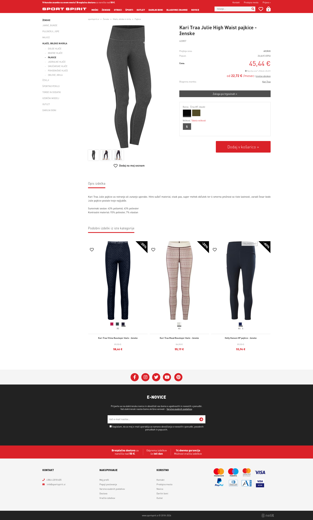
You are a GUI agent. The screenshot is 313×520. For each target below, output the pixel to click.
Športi (129, 9)
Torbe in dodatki (51, 92)
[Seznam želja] (261, 9)
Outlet (141, 9)
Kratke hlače (55, 53)
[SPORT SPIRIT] (64, 9)
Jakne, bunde (49, 25)
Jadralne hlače (57, 61)
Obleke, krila (55, 75)
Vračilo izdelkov (107, 497)
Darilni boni (156, 9)
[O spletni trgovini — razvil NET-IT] (267, 516)
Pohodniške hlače (58, 70)
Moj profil (104, 479)
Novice (195, 9)
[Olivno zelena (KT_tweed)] (196, 112)
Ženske (106, 9)
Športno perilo (51, 86)
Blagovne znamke (177, 9)
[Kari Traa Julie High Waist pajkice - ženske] (129, 86)
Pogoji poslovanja (108, 484)
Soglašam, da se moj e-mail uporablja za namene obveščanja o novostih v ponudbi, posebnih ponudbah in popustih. (158, 428)
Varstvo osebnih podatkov (179, 408)
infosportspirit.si (56, 484)
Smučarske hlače (57, 66)
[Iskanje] (252, 9)
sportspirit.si (93, 19)
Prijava (267, 2)
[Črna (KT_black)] (187, 112)
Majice (46, 37)
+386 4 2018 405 (53, 479)
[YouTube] (167, 377)
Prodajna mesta (251, 2)
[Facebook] (135, 377)
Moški (94, 9)
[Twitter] (156, 377)
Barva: (194, 106)
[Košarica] (270, 9)
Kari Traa (266, 81)
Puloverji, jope (50, 31)
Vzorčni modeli (50, 98)
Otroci (118, 9)
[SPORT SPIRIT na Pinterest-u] (178, 377)
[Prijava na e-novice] (201, 419)
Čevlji (45, 80)
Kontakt (236, 2)
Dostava (103, 493)
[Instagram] (145, 377)
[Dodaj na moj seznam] (92, 250)
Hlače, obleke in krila (54, 43)
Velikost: (194, 120)
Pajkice (52, 57)
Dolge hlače (54, 48)
